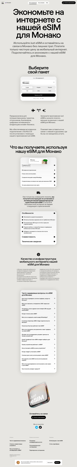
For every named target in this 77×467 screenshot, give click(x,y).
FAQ (47, 2)
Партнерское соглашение (36, 450)
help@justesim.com (13, 455)
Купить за (38, 95)
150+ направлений (33, 2)
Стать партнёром (54, 444)
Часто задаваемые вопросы (18, 440)
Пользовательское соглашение (34, 446)
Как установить (41, 2)
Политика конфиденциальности (35, 441)
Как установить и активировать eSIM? (15, 449)
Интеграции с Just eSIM (56, 440)
